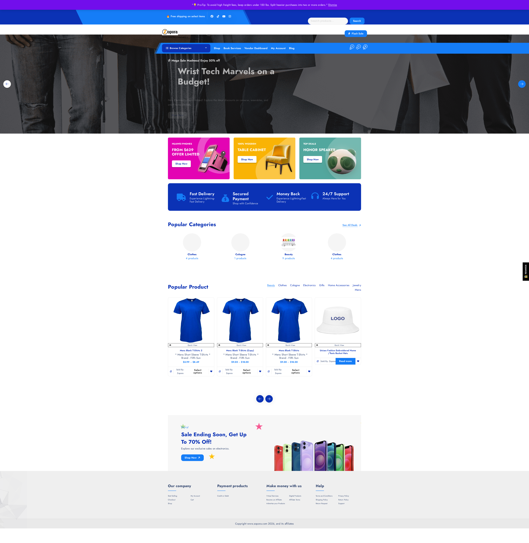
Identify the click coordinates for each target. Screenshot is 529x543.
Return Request (321, 504)
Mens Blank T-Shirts (289, 350)
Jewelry (357, 285)
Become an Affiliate (274, 500)
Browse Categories (180, 48)
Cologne (295, 285)
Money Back (288, 194)
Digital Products (295, 496)
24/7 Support (335, 194)
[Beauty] (240, 247)
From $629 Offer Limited (185, 152)
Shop (217, 48)
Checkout (171, 500)
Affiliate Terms (294, 500)
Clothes (282, 285)
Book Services (232, 48)
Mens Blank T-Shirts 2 (191, 350)
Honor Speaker (319, 149)
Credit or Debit (223, 496)
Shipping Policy (322, 500)
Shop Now (177, 105)
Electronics (309, 285)
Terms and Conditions (324, 496)
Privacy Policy (343, 496)
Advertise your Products (275, 504)
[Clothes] (288, 247)
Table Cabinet (252, 149)
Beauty (271, 285)
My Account (278, 48)
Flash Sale (357, 33)
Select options (197, 371)
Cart (192, 500)
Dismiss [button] (332, 5)
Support (341, 504)
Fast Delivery (202, 194)
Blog (292, 48)
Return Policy (343, 500)
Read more (345, 361)
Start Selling (172, 496)
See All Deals (350, 225)
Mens (358, 290)
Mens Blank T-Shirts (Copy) (240, 350)
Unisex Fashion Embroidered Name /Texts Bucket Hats (338, 352)
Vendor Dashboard (256, 48)
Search (357, 21)
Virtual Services (272, 496)
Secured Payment (241, 196)
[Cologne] (192, 247)
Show (526, 271)
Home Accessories (338, 285)
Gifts (322, 285)
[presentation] (7, 84)
